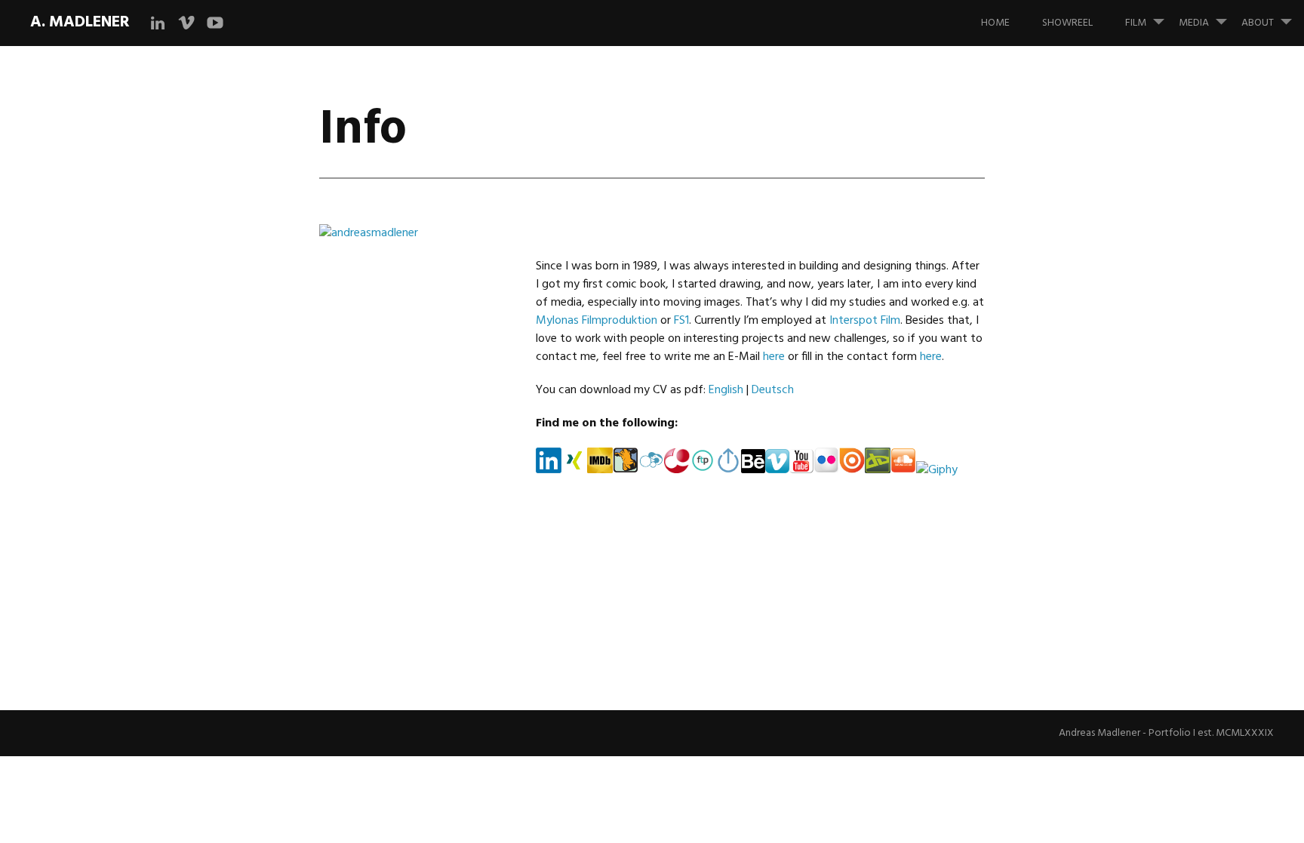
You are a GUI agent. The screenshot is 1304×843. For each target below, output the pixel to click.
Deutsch (773, 390)
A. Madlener (80, 22)
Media (1194, 23)
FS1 (681, 321)
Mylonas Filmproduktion (596, 321)
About (1257, 23)
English (726, 390)
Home (995, 23)
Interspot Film (864, 321)
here (774, 357)
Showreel (1067, 23)
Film (1135, 23)
